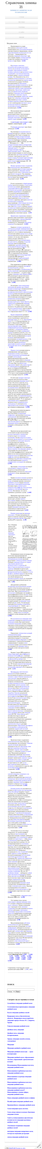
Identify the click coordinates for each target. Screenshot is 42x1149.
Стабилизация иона (14, 366)
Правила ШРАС (27, 274)
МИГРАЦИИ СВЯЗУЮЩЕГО (20, 122)
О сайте (21, 32)
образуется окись (21, 939)
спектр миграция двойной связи (17, 1137)
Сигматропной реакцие (14, 635)
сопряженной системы (18, 879)
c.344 (27, 969)
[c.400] (29, 956)
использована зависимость (15, 667)
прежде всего (24, 233)
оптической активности (21, 889)
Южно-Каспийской (13, 792)
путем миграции (28, 936)
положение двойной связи (15, 706)
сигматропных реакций (25, 633)
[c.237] (25, 954)
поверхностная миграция (24, 664)
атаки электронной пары (21, 941)
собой (19, 203)
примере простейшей (22, 287)
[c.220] (10, 892)
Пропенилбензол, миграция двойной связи (21, 1105)
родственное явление (26, 560)
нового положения (23, 612)
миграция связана (19, 562)
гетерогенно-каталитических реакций (19, 189)
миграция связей (19, 93)
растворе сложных (21, 99)
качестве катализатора (18, 856)
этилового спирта (13, 676)
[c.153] (17, 128)
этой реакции (21, 466)
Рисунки (21, 22)
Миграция (10, 1044)
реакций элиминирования (22, 229)
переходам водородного (22, 195)
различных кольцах (25, 586)
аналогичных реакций (20, 211)
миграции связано (25, 449)
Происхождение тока (14, 449)
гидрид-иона (11, 303)
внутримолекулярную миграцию (17, 639)
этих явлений (18, 489)
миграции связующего (14, 117)
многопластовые (12, 803)
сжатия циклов (17, 356)
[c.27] (18, 162)
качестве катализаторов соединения (20, 200)
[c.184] (14, 282)
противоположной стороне (15, 578)
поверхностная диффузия (15, 487)
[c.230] (28, 407)
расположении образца (17, 518)
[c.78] (25, 520)
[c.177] (26, 510)
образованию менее (13, 400)
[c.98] (18, 920)
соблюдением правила (21, 329)
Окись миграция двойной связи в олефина (21, 1098)
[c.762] (12, 959)
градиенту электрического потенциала (18, 461)
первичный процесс (26, 395)
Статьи (21, 17)
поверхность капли (25, 437)
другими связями (21, 245)
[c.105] (31, 954)
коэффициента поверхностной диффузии (19, 654)
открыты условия (16, 853)
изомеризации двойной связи (21, 780)
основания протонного (14, 204)
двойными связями (13, 873)
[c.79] (11, 956)
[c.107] (17, 959)
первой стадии (12, 119)
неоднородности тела (25, 52)
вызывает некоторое (24, 378)
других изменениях (13, 271)
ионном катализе (15, 167)
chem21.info (12, 1148)
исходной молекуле (16, 308)
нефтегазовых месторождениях (23, 790)
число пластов (22, 803)
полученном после (17, 618)
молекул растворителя (14, 104)
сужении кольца (25, 269)
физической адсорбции (16, 659)
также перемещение (26, 88)
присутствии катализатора (15, 711)
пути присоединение (26, 169)
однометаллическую (14, 774)
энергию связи (18, 749)
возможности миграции (14, 761)
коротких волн (15, 876)
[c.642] (10, 649)
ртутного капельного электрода (17, 434)
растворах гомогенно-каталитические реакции (16, 66)
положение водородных (15, 623)
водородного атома (13, 353)
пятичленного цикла (21, 292)
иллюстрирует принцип (14, 902)
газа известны (26, 821)
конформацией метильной (15, 327)
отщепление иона (26, 172)
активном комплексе (19, 78)
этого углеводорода (22, 837)
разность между (12, 158)
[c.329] (17, 956)
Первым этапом (15, 350)
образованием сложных (20, 70)
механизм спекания (20, 478)
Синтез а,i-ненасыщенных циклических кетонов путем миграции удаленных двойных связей (20, 1120)
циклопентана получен (14, 724)
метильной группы (21, 339)
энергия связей (28, 80)
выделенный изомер (13, 868)
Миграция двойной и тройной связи (19, 1048)
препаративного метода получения (18, 230)
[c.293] (10, 463)
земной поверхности (15, 816)
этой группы (11, 229)
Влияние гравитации (16, 513)
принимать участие (13, 482)
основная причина (25, 57)
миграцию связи (17, 274)
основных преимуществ (23, 227)
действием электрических (24, 458)
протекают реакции (22, 154)
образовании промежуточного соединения (19, 755)
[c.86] (13, 581)
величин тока (11, 447)
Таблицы (21, 27)
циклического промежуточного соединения (16, 564)
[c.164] (26, 224)
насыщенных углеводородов (17, 727)
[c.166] (11, 347)
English (21, 37)
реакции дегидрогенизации (22, 136)
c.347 (30, 969)
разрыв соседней (26, 751)
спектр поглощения (13, 869)
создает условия (21, 759)
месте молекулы (16, 174)
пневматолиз (21, 486)
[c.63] (29, 959)
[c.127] (25, 119)
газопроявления (28, 814)
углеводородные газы (18, 689)
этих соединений (23, 852)
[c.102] (10, 960)
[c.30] (20, 827)
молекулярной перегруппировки (17, 246)
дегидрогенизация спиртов (15, 149)
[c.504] (12, 957)
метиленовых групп (13, 586)
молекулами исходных (14, 106)
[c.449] (10, 426)
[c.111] (24, 61)
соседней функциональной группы (19, 571)
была (16, 850)
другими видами (13, 52)
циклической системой (21, 729)
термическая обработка (24, 858)
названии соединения (23, 604)
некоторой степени (21, 48)
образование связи (25, 746)
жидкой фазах (17, 191)
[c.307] (23, 959)
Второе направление (17, 314)
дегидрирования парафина (22, 159)
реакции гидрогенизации (25, 158)
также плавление (12, 861)
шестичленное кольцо (23, 405)
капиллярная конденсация (22, 484)
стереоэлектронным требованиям (17, 355)
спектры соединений (14, 871)
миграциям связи (16, 196)
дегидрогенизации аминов (15, 145)
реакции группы (12, 929)
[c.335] (10, 615)
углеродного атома (16, 310)
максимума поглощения (18, 874)
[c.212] (26, 374)
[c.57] (30, 213)
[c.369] (18, 944)
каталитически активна (24, 779)
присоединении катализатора (18, 748)
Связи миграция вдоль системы (17, 1108)
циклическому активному (20, 91)
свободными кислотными (15, 559)
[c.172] (22, 179)
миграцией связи (26, 895)
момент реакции (20, 344)
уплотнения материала (25, 49)
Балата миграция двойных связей (18, 1012)
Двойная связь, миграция (15, 1030)
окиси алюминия (12, 712)
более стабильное (13, 905)
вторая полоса (18, 839)
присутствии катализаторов (16, 567)
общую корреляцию (13, 654)
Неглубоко (23, 805)
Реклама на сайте (20, 1148)
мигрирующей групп (14, 302)
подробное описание (14, 693)
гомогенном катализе (14, 741)
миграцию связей (25, 882)
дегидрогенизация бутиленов (16, 683)
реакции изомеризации (14, 289)
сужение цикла (19, 931)
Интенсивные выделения (15, 821)
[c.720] (10, 737)
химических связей (13, 88)
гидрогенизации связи (14, 151)
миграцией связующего (21, 56)
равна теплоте (12, 161)
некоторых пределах (24, 441)
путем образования (13, 767)
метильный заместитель (14, 345)
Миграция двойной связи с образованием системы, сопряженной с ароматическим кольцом (20, 1060)
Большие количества (16, 788)
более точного (18, 206)
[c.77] (24, 124)
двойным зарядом (19, 573)
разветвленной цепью (14, 703)
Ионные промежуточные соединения (21, 166)
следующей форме (13, 606)
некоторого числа (26, 103)
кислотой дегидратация (24, 255)
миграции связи (12, 148)
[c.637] (18, 957)
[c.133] (25, 785)
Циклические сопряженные (18, 216)
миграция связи (24, 381)
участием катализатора (22, 73)
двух (9, 295)
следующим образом (14, 188)
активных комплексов (14, 72)
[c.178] (23, 897)
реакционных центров (14, 298)
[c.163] (30, 311)
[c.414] (19, 108)
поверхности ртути (13, 455)
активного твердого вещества (19, 468)
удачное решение (21, 685)
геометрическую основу (19, 886)
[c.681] (30, 957)
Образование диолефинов (25, 725)
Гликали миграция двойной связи (18, 1026)
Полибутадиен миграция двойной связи (20, 1101)
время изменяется (19, 439)
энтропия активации (21, 98)
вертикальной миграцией (23, 813)
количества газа (27, 824)
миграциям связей (13, 423)
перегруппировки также (15, 326)
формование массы (13, 116)
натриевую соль (24, 774)
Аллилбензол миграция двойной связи (19, 1003)
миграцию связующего (11, 533)
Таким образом (24, 302)
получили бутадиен (21, 698)
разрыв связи (26, 365)
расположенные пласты (14, 806)
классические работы (14, 421)
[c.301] (19, 261)
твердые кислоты (27, 203)
